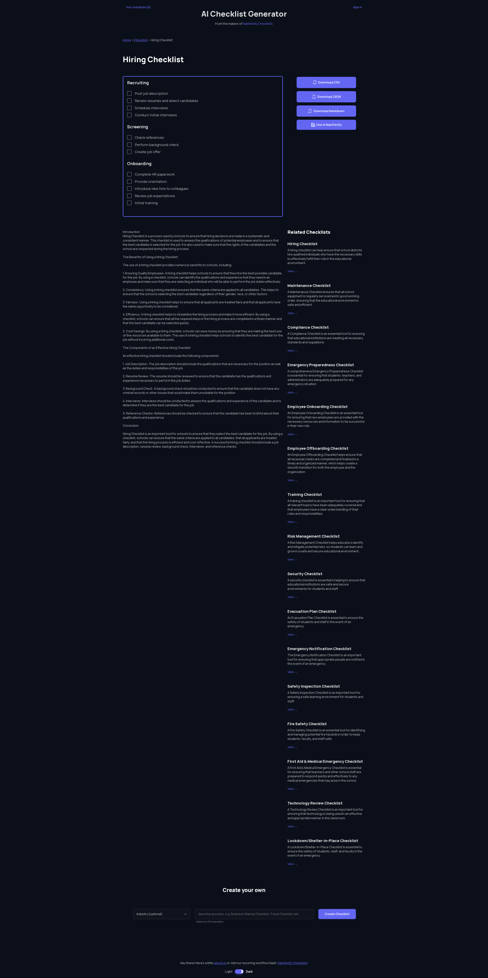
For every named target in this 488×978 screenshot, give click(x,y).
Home (127, 40)
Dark (249, 971)
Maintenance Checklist (309, 285)
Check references (149, 137)
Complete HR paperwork (155, 174)
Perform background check (157, 144)
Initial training (146, 203)
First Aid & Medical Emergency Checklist (325, 761)
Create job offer (148, 151)
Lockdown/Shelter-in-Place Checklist (322, 840)
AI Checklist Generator (244, 13)
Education (141, 40)
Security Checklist (304, 573)
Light (229, 971)
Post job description (151, 93)
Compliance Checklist (308, 327)
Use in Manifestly (329, 125)
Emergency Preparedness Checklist (320, 364)
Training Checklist (304, 494)
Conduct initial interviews (156, 115)
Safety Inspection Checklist (313, 686)
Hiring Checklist (302, 243)
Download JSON (329, 97)
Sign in (357, 7)
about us (220, 963)
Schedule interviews (151, 108)
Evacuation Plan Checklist (311, 611)
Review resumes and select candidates (166, 100)
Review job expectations (155, 196)
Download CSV (329, 82)
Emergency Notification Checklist (319, 648)
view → (292, 271)
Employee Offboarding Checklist (317, 448)
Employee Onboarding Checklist (317, 406)
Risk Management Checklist (313, 536)
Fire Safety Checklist (307, 723)
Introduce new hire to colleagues (161, 188)
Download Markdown (329, 111)
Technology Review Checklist (315, 803)
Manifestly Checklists (258, 24)
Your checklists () (138, 7)
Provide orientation (151, 181)
